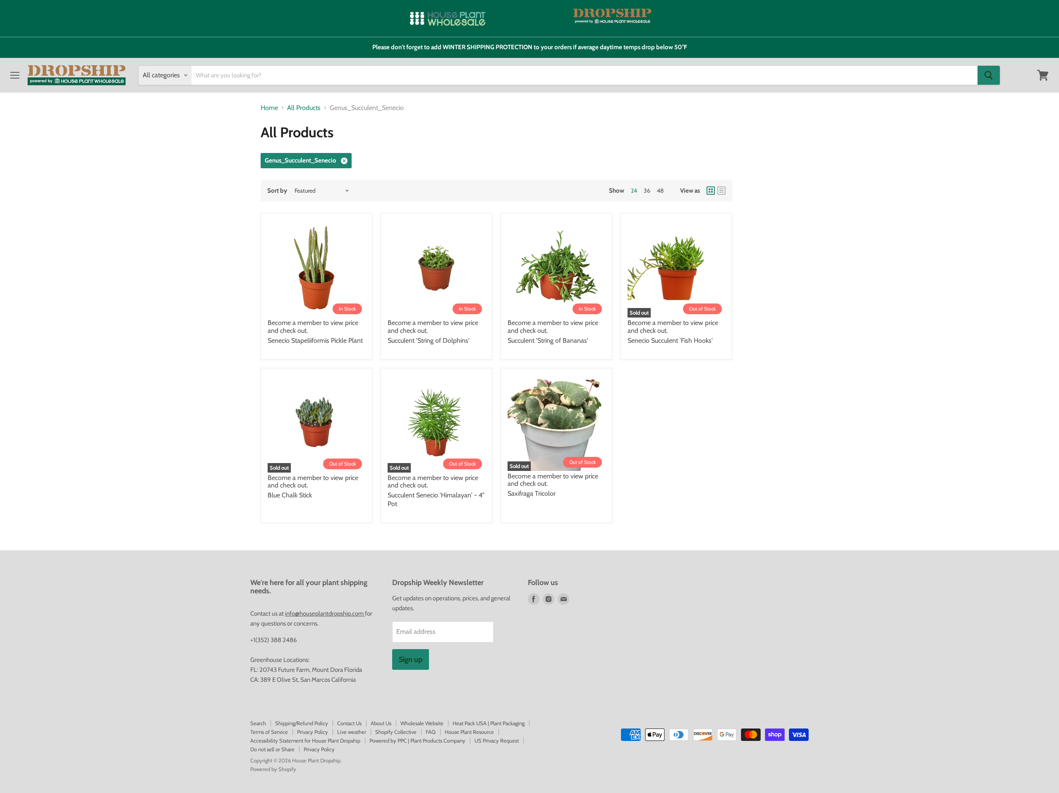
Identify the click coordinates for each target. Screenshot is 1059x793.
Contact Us (349, 723)
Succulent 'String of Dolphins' (429, 340)
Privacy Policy (312, 732)
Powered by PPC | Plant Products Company (417, 740)
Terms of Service (269, 732)
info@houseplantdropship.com (325, 613)
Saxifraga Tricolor (532, 493)
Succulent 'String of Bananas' (548, 340)
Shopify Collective (396, 732)
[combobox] (585, 75)
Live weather (351, 732)
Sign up (410, 659)
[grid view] (711, 190)
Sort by (277, 190)
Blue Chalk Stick (290, 495)
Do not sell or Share (272, 749)
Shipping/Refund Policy (301, 723)
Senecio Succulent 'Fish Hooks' (670, 340)
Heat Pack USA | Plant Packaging (489, 723)
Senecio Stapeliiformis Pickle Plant (315, 340)
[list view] (721, 190)
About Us (381, 723)
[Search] (989, 75)
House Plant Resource (469, 732)
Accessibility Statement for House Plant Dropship (305, 740)
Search (258, 723)
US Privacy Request (496, 740)
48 (660, 190)
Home (269, 108)
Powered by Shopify (273, 769)
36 (647, 190)
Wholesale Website (421, 723)
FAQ (431, 732)
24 (634, 190)
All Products (304, 108)
